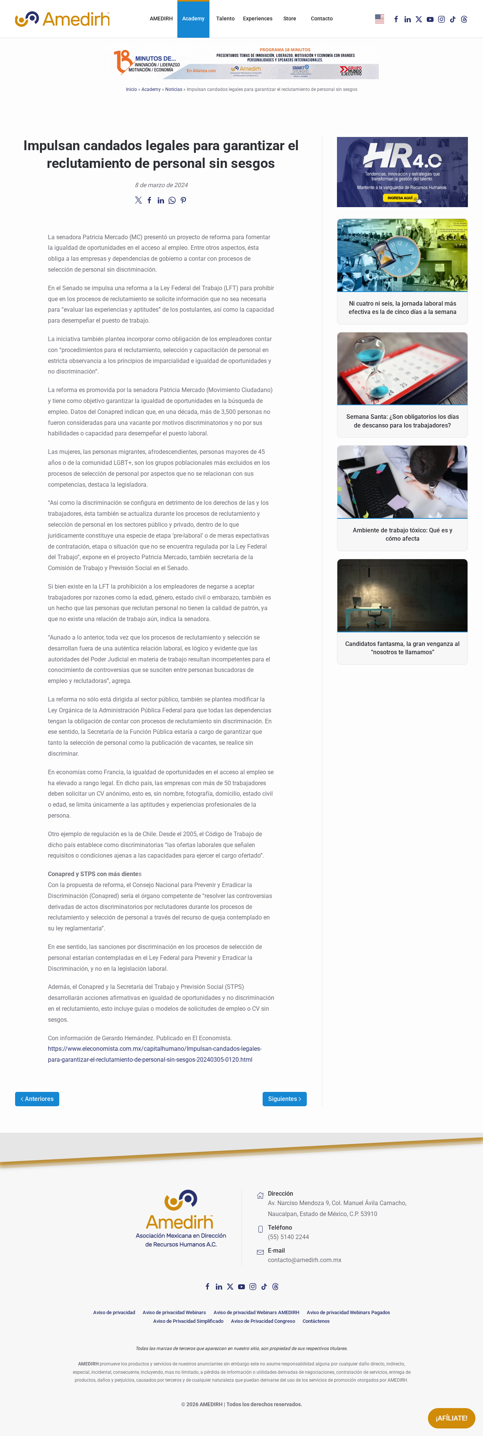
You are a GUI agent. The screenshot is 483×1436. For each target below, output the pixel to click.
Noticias (173, 89)
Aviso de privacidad (114, 1312)
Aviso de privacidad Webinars (174, 1312)
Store (289, 18)
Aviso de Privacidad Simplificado (188, 1321)
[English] (380, 19)
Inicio (131, 89)
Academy (193, 18)
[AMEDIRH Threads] (464, 19)
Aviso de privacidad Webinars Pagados (348, 1312)
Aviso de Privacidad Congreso (263, 1321)
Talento (225, 18)
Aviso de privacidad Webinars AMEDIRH (256, 1312)
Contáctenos (316, 1321)
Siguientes (282, 1098)
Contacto (322, 18)
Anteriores (39, 1098)
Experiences (257, 18)
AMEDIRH (161, 18)
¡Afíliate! (452, 1418)
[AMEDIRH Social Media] (207, 1286)
